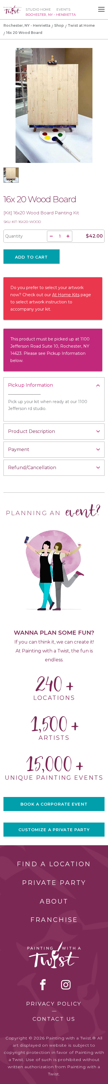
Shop (59, 25)
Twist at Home (81, 25)
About (54, 901)
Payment (18, 449)
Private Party (54, 883)
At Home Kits (65, 294)
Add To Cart (31, 257)
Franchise (54, 920)
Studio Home (38, 9)
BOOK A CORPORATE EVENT (54, 804)
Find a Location (54, 864)
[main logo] (12, 7)
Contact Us (54, 1019)
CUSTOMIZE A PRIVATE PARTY (54, 829)
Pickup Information (30, 385)
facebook (42, 984)
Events (63, 9)
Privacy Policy (54, 1004)
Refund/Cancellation (32, 467)
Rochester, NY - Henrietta (26, 25)
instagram (66, 984)
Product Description (31, 431)
